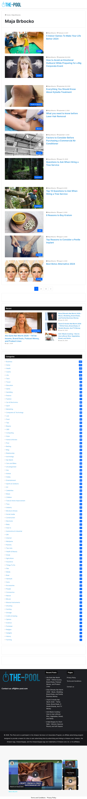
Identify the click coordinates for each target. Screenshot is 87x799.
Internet (9, 538)
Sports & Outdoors (12, 484)
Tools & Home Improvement (15, 501)
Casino (8, 372)
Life (7, 375)
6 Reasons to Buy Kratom (59, 215)
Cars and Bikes (11, 463)
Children (9, 497)
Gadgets (9, 633)
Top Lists (9, 548)
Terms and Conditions (74, 681)
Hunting (8, 609)
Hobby (8, 477)
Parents (8, 545)
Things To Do (10, 565)
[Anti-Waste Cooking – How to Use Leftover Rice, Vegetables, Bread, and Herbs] (51, 337)
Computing (10, 433)
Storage (9, 612)
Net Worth (9, 460)
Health (8, 368)
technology (10, 456)
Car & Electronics (12, 402)
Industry (9, 507)
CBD (7, 429)
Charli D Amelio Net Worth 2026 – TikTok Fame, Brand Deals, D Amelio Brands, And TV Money (69, 326)
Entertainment (11, 480)
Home (8, 15)
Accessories (10, 585)
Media (8, 572)
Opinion (8, 619)
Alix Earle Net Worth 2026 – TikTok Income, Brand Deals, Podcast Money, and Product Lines (22, 338)
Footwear (9, 626)
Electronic (9, 521)
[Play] (70, 781)
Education (9, 385)
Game (8, 389)
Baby (8, 524)
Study (8, 555)
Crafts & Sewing (11, 616)
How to (8, 528)
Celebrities (9, 490)
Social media (10, 514)
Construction (10, 517)
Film (7, 568)
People (8, 589)
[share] (58, 762)
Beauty (8, 426)
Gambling (9, 392)
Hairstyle (9, 579)
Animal (8, 473)
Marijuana (9, 541)
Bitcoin (8, 599)
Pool (7, 443)
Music (8, 494)
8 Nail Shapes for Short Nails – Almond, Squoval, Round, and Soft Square (54, 724)
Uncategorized (11, 467)
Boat (7, 575)
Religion (8, 629)
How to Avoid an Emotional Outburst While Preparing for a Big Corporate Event (63, 63)
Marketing (9, 409)
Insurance (9, 562)
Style (8, 436)
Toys (7, 504)
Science (9, 623)
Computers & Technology (14, 412)
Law (7, 416)
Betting (8, 446)
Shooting (9, 606)
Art (7, 487)
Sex (7, 470)
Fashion (8, 399)
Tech (8, 378)
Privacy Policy (71, 677)
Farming (9, 640)
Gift (7, 534)
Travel (8, 382)
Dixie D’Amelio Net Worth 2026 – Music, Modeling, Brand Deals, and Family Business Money (69, 316)
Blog (7, 450)
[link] (12, 763)
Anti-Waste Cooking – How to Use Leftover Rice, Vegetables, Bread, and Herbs (69, 336)
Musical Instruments (13, 602)
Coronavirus (10, 592)
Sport (8, 406)
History (8, 636)
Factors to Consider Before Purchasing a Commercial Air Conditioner (61, 140)
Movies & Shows (11, 511)
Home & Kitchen (11, 439)
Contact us (70, 687)
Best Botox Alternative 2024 (60, 264)
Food (7, 419)
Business (9, 361)
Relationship (10, 453)
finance (8, 395)
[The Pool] (12, 4)
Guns (8, 582)
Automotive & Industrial (14, 531)
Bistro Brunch (21, 763)
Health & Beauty (11, 551)
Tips (7, 423)
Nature (8, 595)
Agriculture (10, 558)
